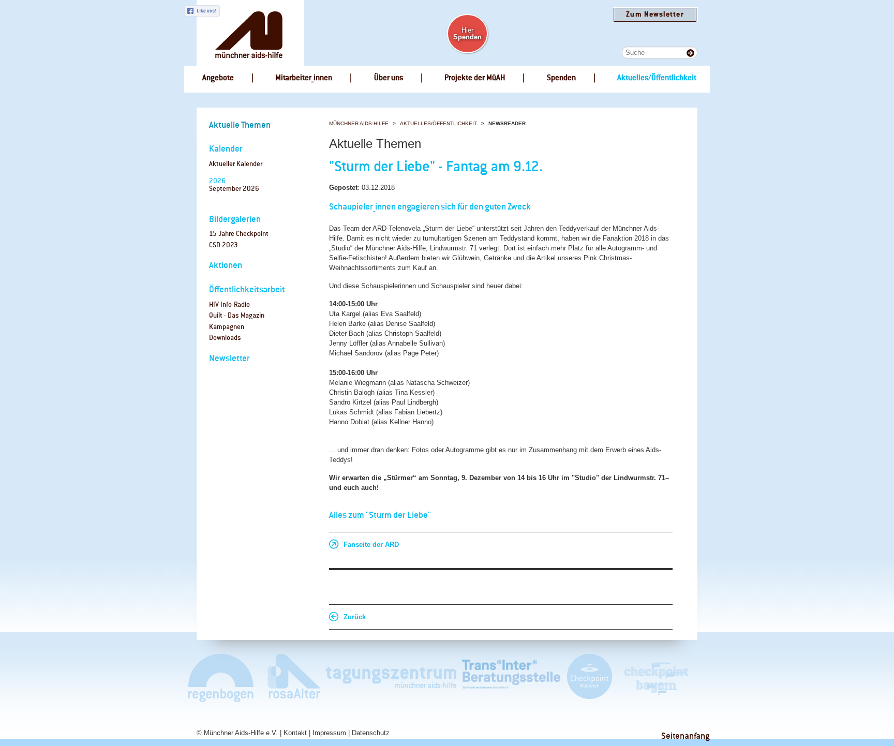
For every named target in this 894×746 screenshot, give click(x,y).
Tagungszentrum (391, 677)
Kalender (226, 149)
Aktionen (225, 266)
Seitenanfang (685, 736)
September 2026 (234, 189)
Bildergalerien (235, 220)
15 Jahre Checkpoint (239, 234)
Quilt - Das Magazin (236, 316)
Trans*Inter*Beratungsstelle (511, 677)
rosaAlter (289, 677)
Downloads (225, 338)
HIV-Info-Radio (229, 305)
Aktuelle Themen (240, 125)
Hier (467, 33)
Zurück (355, 617)
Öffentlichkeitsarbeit (247, 290)
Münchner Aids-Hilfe (359, 123)
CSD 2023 (223, 245)
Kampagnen (226, 327)
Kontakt (295, 733)
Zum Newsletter (654, 15)
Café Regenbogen (221, 677)
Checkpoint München (589, 677)
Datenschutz (371, 733)
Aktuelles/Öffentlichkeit (438, 123)
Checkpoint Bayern (655, 677)
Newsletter (229, 359)
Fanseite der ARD (371, 544)
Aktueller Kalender (235, 164)
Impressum (329, 733)
